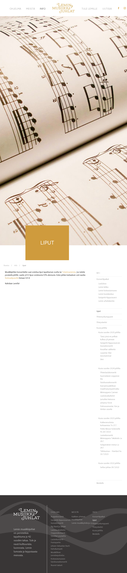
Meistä (30, 8)
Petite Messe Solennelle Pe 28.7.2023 (110, 430)
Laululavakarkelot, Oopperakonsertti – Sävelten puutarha (59, 533)
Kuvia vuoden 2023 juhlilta (109, 418)
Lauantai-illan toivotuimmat (105, 354)
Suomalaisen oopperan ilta (109, 377)
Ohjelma (15, 8)
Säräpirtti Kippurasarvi (107, 297)
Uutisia (107, 8)
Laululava (102, 284)
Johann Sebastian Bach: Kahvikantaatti (60, 547)
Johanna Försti (106, 403)
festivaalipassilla (11, 278)
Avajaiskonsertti (57, 517)
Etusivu (6, 266)
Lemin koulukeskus (106, 294)
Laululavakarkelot (107, 396)
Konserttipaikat (102, 279)
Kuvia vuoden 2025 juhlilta (109, 332)
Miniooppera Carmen (109, 392)
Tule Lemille (89, 8)
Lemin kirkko (103, 287)
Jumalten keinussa (107, 399)
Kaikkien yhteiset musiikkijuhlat (78, 518)
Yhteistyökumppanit (104, 317)
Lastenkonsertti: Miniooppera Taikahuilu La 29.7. (111, 438)
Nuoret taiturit (56, 565)
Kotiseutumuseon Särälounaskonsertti (59, 560)
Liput (98, 311)
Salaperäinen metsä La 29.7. (109, 446)
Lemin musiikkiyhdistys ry (82, 523)
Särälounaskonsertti (108, 382)
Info (43, 8)
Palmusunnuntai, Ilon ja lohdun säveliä (109, 407)
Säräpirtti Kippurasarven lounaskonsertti (110, 344)
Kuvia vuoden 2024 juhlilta (109, 368)
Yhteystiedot (101, 322)
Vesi (102, 359)
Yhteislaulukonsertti (108, 372)
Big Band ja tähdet (58, 526)
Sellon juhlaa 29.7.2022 (109, 467)
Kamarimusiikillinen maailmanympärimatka (109, 387)
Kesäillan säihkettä (107, 349)
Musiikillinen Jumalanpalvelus (57, 553)
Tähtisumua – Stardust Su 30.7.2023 (110, 452)
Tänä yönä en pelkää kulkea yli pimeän (108, 338)
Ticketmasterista (69, 272)
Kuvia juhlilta (101, 328)
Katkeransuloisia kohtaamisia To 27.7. (108, 424)
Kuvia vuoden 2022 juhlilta (109, 463)
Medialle (100, 483)
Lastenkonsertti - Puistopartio (58, 541)
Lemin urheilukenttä (106, 301)
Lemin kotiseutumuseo (107, 290)
